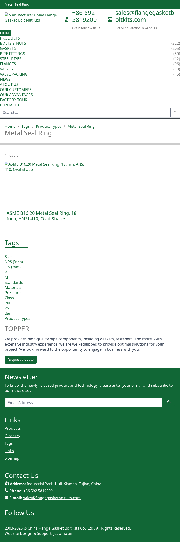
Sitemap (12, 458)
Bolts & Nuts (13, 43)
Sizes (9, 256)
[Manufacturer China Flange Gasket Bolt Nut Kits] (33, 19)
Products (10, 38)
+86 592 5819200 (84, 15)
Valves (6, 69)
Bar (8, 313)
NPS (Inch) (14, 261)
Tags (26, 126)
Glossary (12, 435)
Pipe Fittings (12, 53)
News (5, 79)
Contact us (11, 105)
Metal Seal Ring (81, 126)
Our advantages (16, 94)
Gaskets (8, 48)
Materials (13, 287)
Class (9, 297)
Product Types (48, 126)
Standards (14, 282)
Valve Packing (14, 74)
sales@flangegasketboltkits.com (144, 15)
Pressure (13, 292)
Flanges (8, 63)
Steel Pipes (10, 58)
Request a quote (21, 359)
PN (7, 303)
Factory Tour (13, 99)
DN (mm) (13, 266)
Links (9, 450)
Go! (169, 401)
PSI (7, 308)
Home (5, 33)
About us (9, 84)
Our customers (16, 89)
